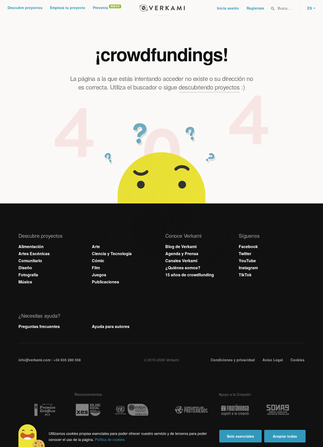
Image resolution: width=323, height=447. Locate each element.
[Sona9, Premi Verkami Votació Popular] (278, 410)
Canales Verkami (181, 260)
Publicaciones (105, 282)
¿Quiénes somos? (182, 268)
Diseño (25, 268)
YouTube (247, 260)
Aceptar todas (285, 436)
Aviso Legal (272, 359)
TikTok (245, 275)
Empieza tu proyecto (67, 7)
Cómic (98, 260)
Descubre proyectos (25, 7)
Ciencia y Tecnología (112, 253)
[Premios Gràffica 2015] (44, 409)
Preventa (100, 7)
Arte (96, 246)
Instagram (248, 268)
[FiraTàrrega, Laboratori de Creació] (235, 410)
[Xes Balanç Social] (88, 409)
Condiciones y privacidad (233, 359)
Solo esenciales (240, 436)
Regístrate (255, 8)
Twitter (245, 253)
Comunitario (30, 260)
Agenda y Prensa (181, 253)
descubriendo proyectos (209, 86)
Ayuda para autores (110, 326)
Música (25, 282)
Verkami (162, 8)
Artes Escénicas (34, 253)
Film (96, 268)
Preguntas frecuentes (39, 326)
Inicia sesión (228, 8)
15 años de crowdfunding (189, 275)
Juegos (99, 275)
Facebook (248, 246)
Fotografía (28, 275)
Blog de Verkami (181, 246)
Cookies (297, 359)
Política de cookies (110, 439)
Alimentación (31, 246)
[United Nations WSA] (131, 409)
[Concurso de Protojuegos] (191, 410)
